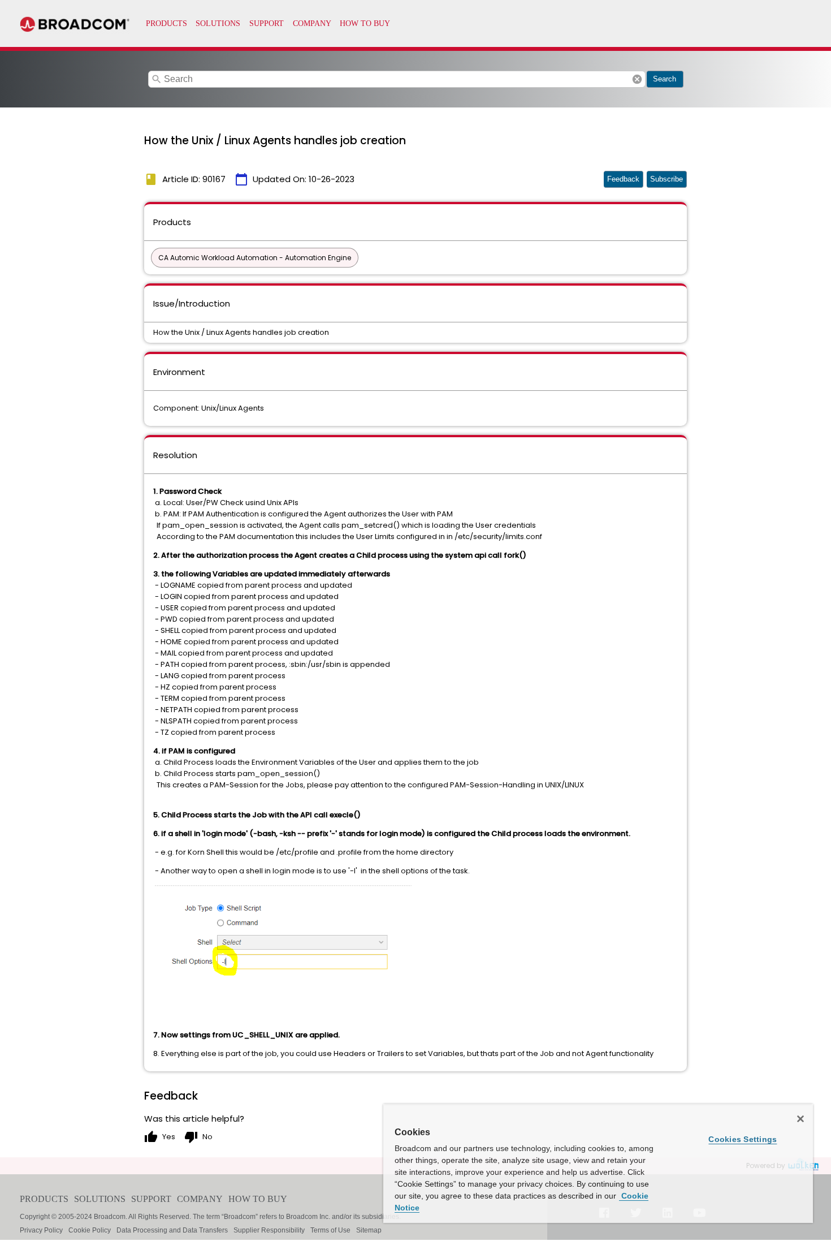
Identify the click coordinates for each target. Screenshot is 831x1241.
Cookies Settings (742, 1139)
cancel (637, 79)
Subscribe (666, 179)
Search (664, 79)
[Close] (800, 1118)
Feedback (623, 179)
